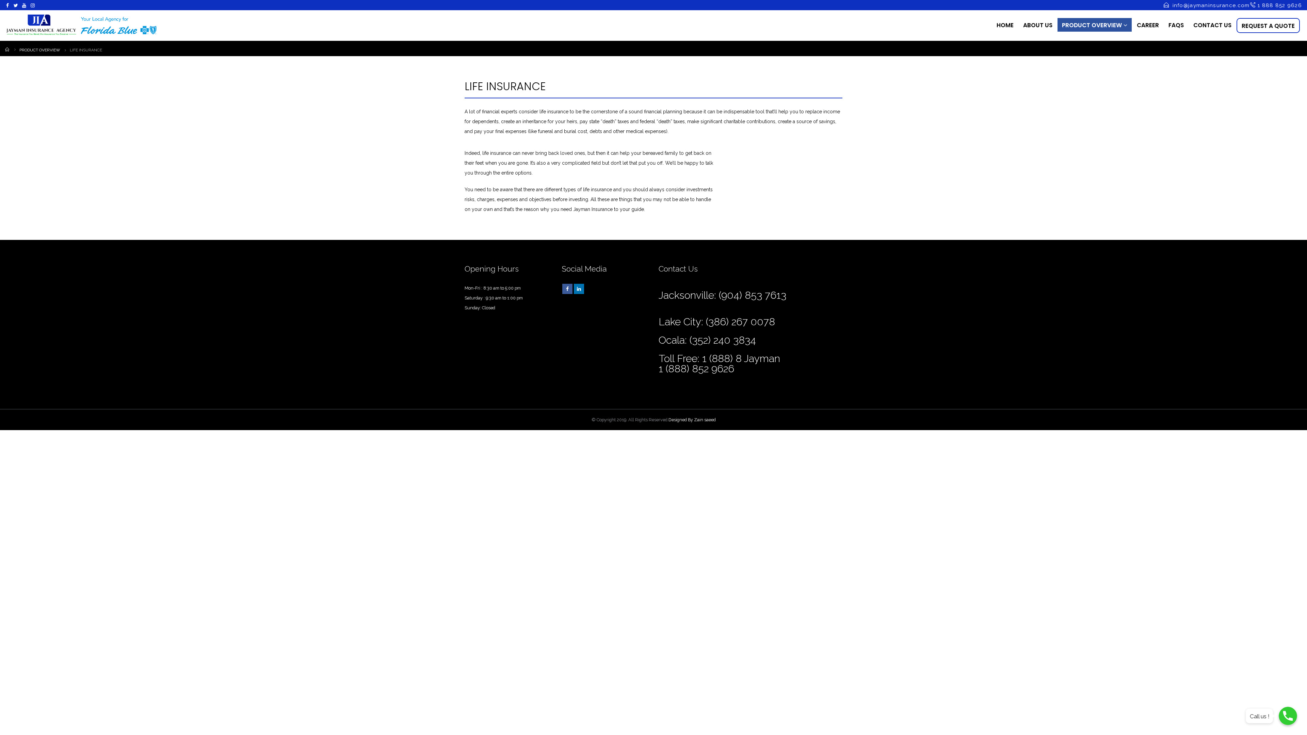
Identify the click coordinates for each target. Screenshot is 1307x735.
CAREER (1148, 25)
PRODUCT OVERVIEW (1092, 25)
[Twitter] (16, 5)
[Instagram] (33, 5)
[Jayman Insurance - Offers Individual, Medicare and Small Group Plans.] (81, 25)
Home (1005, 25)
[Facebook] (7, 5)
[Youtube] (24, 5)
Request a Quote (1268, 26)
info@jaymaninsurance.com (1211, 5)
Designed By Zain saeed (692, 419)
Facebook (567, 289)
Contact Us (1212, 25)
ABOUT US (1037, 25)
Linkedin (579, 289)
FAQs (1176, 25)
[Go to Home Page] (7, 49)
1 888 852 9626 (1279, 5)
